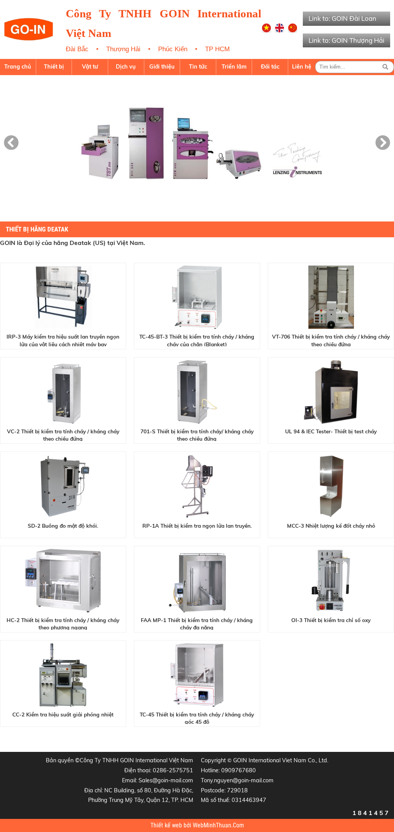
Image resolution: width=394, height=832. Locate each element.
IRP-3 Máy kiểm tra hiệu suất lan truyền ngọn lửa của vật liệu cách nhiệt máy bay (63, 339)
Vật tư (90, 66)
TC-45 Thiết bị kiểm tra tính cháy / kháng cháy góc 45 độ (197, 717)
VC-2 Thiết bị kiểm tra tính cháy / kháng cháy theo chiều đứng (63, 434)
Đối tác (270, 66)
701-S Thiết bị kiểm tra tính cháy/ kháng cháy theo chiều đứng (197, 434)
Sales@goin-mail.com (166, 780)
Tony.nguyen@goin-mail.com (237, 780)
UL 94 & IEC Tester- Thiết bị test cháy (331, 431)
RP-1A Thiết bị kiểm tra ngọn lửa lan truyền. (197, 525)
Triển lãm (234, 66)
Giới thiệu (162, 66)
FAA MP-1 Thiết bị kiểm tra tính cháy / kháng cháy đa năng (197, 623)
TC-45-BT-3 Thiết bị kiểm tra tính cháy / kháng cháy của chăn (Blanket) (196, 339)
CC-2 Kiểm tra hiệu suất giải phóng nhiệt (63, 714)
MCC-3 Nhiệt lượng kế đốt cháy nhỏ (331, 525)
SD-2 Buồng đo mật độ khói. (63, 525)
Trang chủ (17, 66)
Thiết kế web (167, 825)
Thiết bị (54, 66)
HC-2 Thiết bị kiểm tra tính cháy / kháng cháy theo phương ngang (63, 623)
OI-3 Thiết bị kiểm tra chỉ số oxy (331, 620)
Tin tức (198, 66)
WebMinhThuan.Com (218, 825)
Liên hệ (301, 66)
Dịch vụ (126, 66)
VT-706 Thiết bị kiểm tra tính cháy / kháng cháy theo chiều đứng (331, 339)
